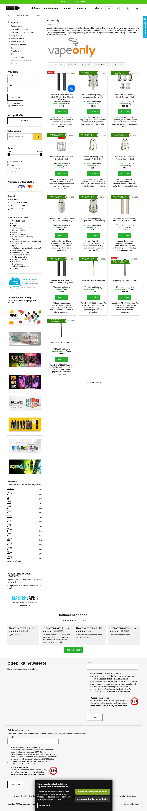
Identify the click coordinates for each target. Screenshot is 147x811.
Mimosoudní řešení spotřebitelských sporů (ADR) (26, 242)
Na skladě (16, 162)
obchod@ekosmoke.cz (20, 202)
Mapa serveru (17, 261)
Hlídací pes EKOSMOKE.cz (22, 255)
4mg (9, 506)
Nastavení (44, 805)
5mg (9, 511)
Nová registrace (13, 103)
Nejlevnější (72, 65)
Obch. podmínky (19, 230)
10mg (9, 529)
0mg (9, 488)
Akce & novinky (17, 26)
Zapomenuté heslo (15, 106)
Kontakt (15, 223)
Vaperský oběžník (19, 259)
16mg (9, 547)
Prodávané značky (19, 257)
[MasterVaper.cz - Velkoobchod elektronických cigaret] (24, 597)
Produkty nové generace (21, 60)
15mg (9, 543)
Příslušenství (16, 51)
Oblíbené (16, 268)
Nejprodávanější (102, 65)
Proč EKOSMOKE (18, 221)
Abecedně (118, 65)
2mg (9, 497)
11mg (9, 534)
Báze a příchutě (17, 41)
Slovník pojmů (17, 264)
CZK (108, 8)
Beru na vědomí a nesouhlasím (92, 799)
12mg (9, 538)
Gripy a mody (16, 35)
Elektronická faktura (20, 266)
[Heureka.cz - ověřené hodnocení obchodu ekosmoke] (25, 283)
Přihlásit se (15, 97)
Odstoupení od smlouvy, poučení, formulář (25, 238)
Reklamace (16, 232)
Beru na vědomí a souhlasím (92, 791)
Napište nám (17, 228)
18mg (9, 552)
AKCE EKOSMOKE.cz (19, 250)
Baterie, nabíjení (17, 48)
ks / (25, 121)
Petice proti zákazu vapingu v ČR (21, 300)
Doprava (15, 225)
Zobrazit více (73, 650)
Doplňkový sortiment (19, 57)
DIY (12, 54)
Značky (14, 63)
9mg (9, 524)
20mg (9, 556)
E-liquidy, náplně (17, 38)
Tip (13, 172)
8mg (9, 520)
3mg (9, 502)
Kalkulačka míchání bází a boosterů (26, 248)
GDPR (14, 246)
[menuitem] (35, 8)
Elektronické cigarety (19, 29)
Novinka (15, 168)
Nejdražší (85, 65)
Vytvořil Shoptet (133, 804)
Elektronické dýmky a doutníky (23, 32)
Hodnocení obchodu (20, 252)
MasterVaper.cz (25, 605)
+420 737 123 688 (18, 205)
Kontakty (16, 796)
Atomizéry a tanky (18, 45)
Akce (13, 165)
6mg (9, 515)
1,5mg (9, 492)
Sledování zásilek (19, 234)
